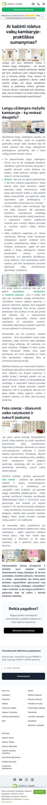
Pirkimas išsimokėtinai (10, 717)
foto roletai (8, 479)
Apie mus (5, 691)
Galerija (5, 704)
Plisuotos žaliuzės (35, 699)
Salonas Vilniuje (8, 742)
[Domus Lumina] (12, 4)
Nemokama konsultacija (24, 630)
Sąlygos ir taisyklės (9, 712)
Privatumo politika (9, 708)
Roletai (8, 179)
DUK (3, 721)
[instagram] (26, 779)
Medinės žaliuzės (35, 695)
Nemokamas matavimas (23, 10)
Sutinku (39, 792)
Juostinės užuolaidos (36, 717)
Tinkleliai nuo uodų (35, 704)
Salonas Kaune (8, 738)
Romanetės (32, 712)
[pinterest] (32, 779)
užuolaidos (18, 291)
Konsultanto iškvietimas (11, 757)
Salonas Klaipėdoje (9, 746)
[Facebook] (14, 779)
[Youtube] (20, 779)
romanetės (39, 291)
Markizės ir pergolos (36, 725)
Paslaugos (6, 695)
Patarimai (5, 699)
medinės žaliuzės (14, 295)
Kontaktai (5, 733)
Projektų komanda (9, 762)
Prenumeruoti (23, 676)
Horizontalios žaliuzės (36, 708)
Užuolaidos (32, 721)
